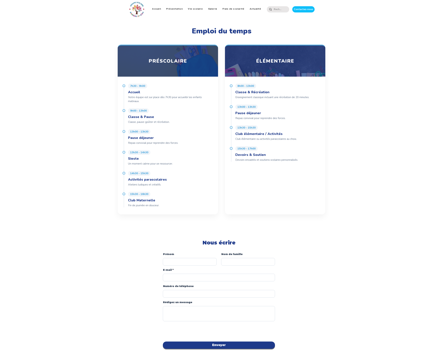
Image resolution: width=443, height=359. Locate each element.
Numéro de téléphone (178, 286)
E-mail (167, 270)
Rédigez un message (177, 302)
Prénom (168, 254)
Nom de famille (232, 254)
